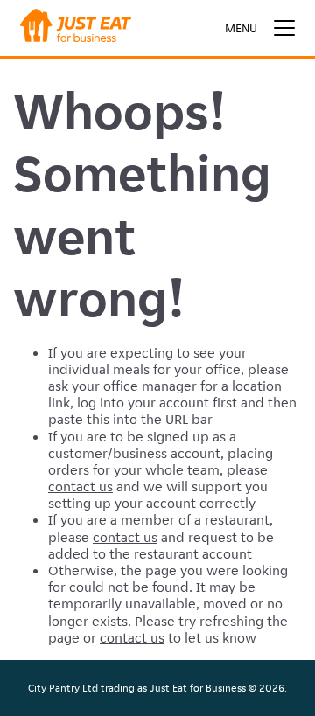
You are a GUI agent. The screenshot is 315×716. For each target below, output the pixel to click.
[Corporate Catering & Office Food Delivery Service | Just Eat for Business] (75, 28)
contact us (80, 486)
